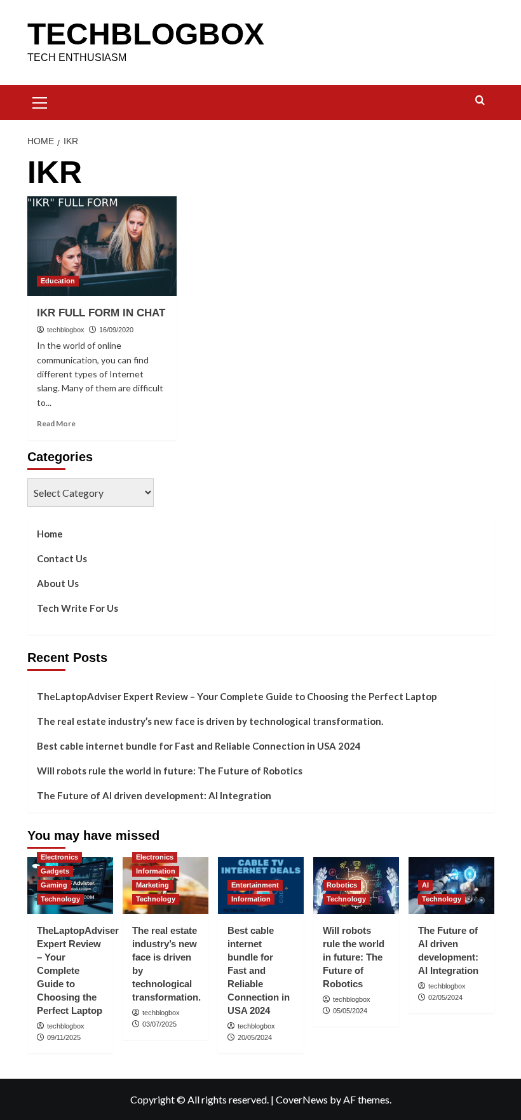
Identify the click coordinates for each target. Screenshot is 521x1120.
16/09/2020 (116, 330)
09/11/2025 (64, 1037)
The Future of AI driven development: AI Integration (154, 795)
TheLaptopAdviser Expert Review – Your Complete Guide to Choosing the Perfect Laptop (237, 696)
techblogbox (66, 330)
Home (50, 533)
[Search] (480, 101)
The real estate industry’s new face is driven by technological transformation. (210, 721)
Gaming (54, 885)
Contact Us (62, 558)
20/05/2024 (255, 1037)
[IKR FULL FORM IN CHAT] (102, 246)
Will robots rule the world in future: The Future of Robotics (169, 770)
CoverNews (302, 1099)
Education (58, 281)
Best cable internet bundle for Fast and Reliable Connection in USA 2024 (199, 746)
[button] (40, 101)
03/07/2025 (159, 1024)
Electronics (59, 857)
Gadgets (55, 871)
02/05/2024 (445, 997)
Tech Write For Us (77, 608)
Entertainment (255, 885)
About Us (58, 583)
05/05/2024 (350, 1011)
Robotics (342, 885)
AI (425, 885)
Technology (60, 899)
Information (155, 871)
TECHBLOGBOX (145, 34)
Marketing (152, 885)
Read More (56, 423)
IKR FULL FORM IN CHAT (101, 313)
